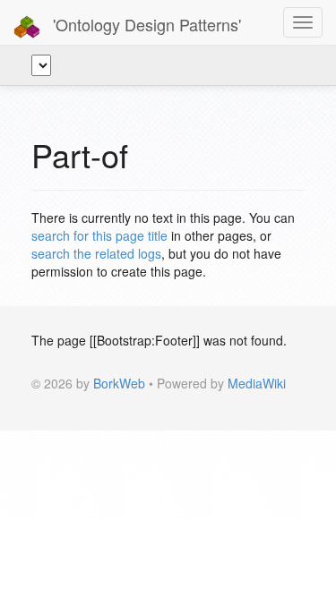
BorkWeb (119, 383)
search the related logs (96, 253)
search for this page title (99, 235)
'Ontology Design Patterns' (144, 24)
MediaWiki (257, 383)
